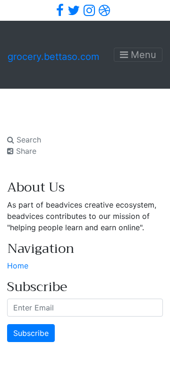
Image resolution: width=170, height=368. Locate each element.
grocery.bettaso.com (53, 56)
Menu (142, 54)
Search (27, 139)
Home (17, 265)
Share (25, 151)
